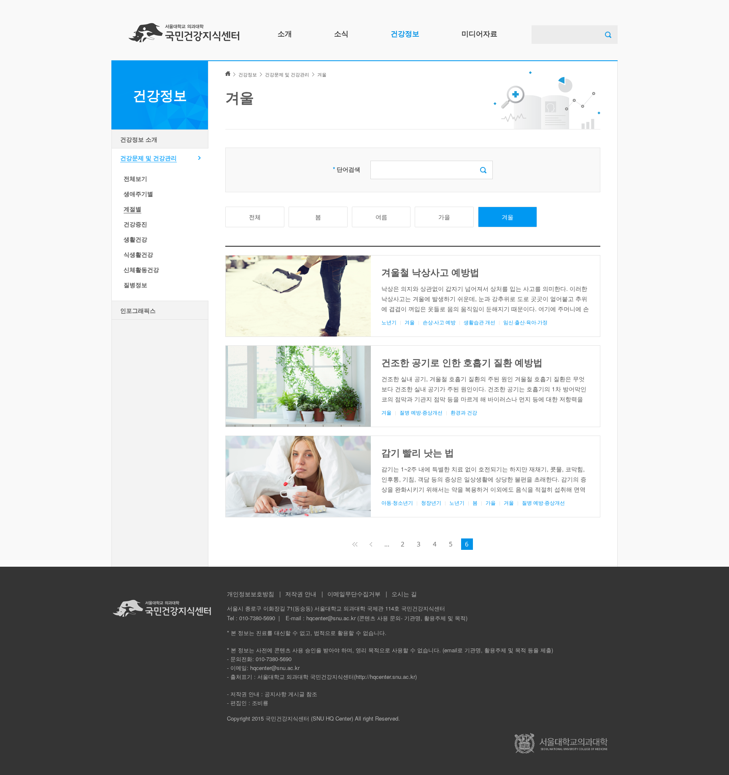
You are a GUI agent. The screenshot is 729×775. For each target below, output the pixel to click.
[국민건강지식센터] (184, 32)
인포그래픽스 (138, 310)
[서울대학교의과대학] (561, 743)
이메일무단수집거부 (354, 593)
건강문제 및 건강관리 (148, 157)
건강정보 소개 (138, 139)
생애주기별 (138, 193)
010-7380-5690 (257, 618)
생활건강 (135, 239)
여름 (381, 217)
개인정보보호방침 (250, 593)
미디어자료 (479, 33)
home (227, 73)
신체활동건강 (141, 269)
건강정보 (405, 33)
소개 (285, 33)
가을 (444, 217)
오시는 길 (404, 593)
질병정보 (135, 284)
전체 (255, 217)
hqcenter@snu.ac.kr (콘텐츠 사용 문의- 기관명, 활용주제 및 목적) (386, 618)
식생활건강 (138, 254)
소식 (341, 33)
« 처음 (355, 544)
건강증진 (135, 224)
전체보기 (135, 178)
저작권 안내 (300, 593)
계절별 (132, 209)
